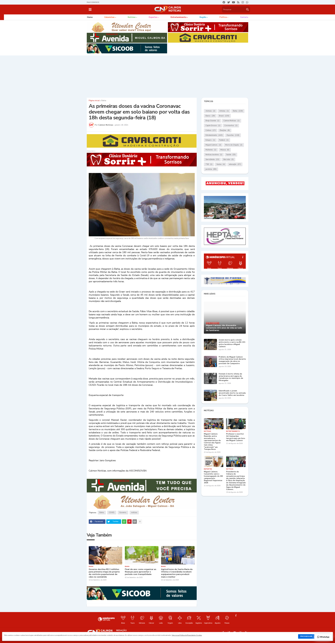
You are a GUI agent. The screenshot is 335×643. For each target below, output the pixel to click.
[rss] (238, 2)
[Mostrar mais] (140, 521)
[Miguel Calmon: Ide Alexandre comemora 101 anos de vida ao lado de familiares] (225, 318)
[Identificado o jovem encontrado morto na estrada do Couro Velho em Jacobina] (210, 395)
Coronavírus (230, 125)
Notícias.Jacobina (214, 154)
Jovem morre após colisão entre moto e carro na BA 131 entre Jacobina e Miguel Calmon (232, 343)
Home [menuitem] (90, 17)
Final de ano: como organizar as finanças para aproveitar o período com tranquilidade (140, 572)
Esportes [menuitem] (153, 17)
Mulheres (211, 150)
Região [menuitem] (203, 17)
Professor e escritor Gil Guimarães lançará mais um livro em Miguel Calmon (235, 437)
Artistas (224, 111)
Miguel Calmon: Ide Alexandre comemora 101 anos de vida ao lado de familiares (224, 328)
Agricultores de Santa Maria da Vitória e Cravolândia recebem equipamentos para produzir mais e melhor (176, 573)
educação (235, 164)
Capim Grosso (213, 125)
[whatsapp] (247, 2)
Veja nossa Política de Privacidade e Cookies (187, 635)
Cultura (211, 130)
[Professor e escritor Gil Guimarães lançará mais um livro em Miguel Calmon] (236, 423)
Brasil (224, 116)
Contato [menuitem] (244, 17)
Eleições (225, 130)
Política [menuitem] (223, 17)
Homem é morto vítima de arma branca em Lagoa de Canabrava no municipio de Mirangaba (231, 377)
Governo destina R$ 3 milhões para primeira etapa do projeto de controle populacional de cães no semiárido (104, 573)
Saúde (231, 154)
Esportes (233, 135)
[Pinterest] (129, 521)
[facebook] (224, 2)
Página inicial (94, 101)
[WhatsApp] (124, 521)
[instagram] (243, 2)
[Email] (134, 521)
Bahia (103, 101)
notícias (134, 512)
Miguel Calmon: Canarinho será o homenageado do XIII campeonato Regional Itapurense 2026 (213, 477)
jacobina (211, 169)
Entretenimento (214, 135)
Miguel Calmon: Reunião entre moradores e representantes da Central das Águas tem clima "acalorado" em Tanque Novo (212, 441)
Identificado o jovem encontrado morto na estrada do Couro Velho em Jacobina (232, 393)
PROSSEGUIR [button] (306, 636)
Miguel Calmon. (213, 145)
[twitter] (228, 2)
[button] (90, 9)
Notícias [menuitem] (132, 17)
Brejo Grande (212, 120)
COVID (111, 512)
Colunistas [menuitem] (109, 17)
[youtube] (233, 2)
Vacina (220, 164)
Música (224, 150)
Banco (210, 116)
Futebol (223, 140)
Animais (210, 111)
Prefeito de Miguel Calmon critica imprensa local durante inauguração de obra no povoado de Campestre (232, 360)
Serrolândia (212, 159)
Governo (122, 512)
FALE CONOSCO (93, 2)
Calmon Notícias (231, 120)
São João (228, 159)
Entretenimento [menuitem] (178, 17)
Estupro (210, 140)
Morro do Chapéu (233, 145)
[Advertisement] (167, 76)
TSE (209, 164)
